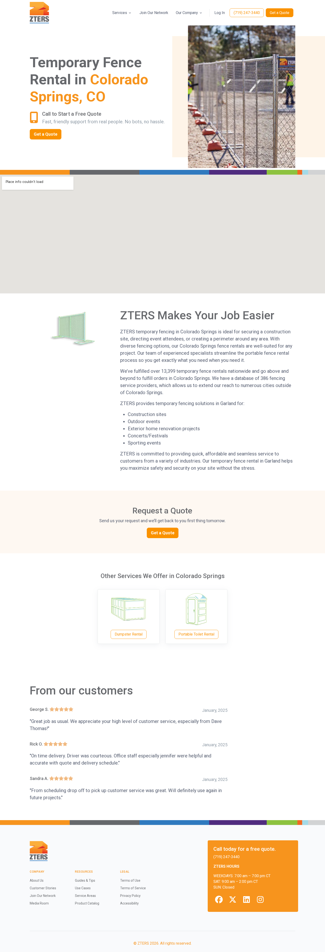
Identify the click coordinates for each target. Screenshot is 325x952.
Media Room (39, 903)
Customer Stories (43, 888)
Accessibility (129, 903)
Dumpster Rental (129, 634)
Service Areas (85, 896)
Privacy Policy (130, 896)
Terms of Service (133, 888)
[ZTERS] (39, 13)
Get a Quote (279, 12)
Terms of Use (130, 880)
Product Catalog (87, 903)
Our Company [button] (187, 12)
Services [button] (119, 12)
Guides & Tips (85, 880)
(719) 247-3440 (247, 12)
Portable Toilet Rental (196, 634)
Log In (219, 12)
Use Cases (83, 888)
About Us (37, 880)
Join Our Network (153, 12)
